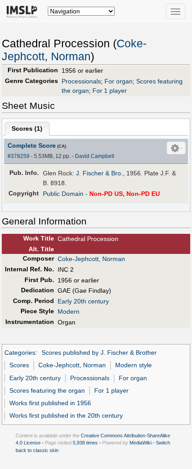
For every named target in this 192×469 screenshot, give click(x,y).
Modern (68, 311)
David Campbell (94, 156)
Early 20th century (83, 301)
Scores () (27, 128)
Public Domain (63, 193)
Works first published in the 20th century (66, 415)
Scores (19, 365)
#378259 (18, 156)
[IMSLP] (24, 11)
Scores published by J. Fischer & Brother (99, 352)
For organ (118, 81)
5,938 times (85, 442)
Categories (19, 352)
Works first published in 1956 (50, 403)
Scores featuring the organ (47, 390)
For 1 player (109, 90)
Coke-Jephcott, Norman (91, 258)
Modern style (133, 365)
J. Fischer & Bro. (99, 173)
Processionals (81, 81)
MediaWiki (140, 442)
